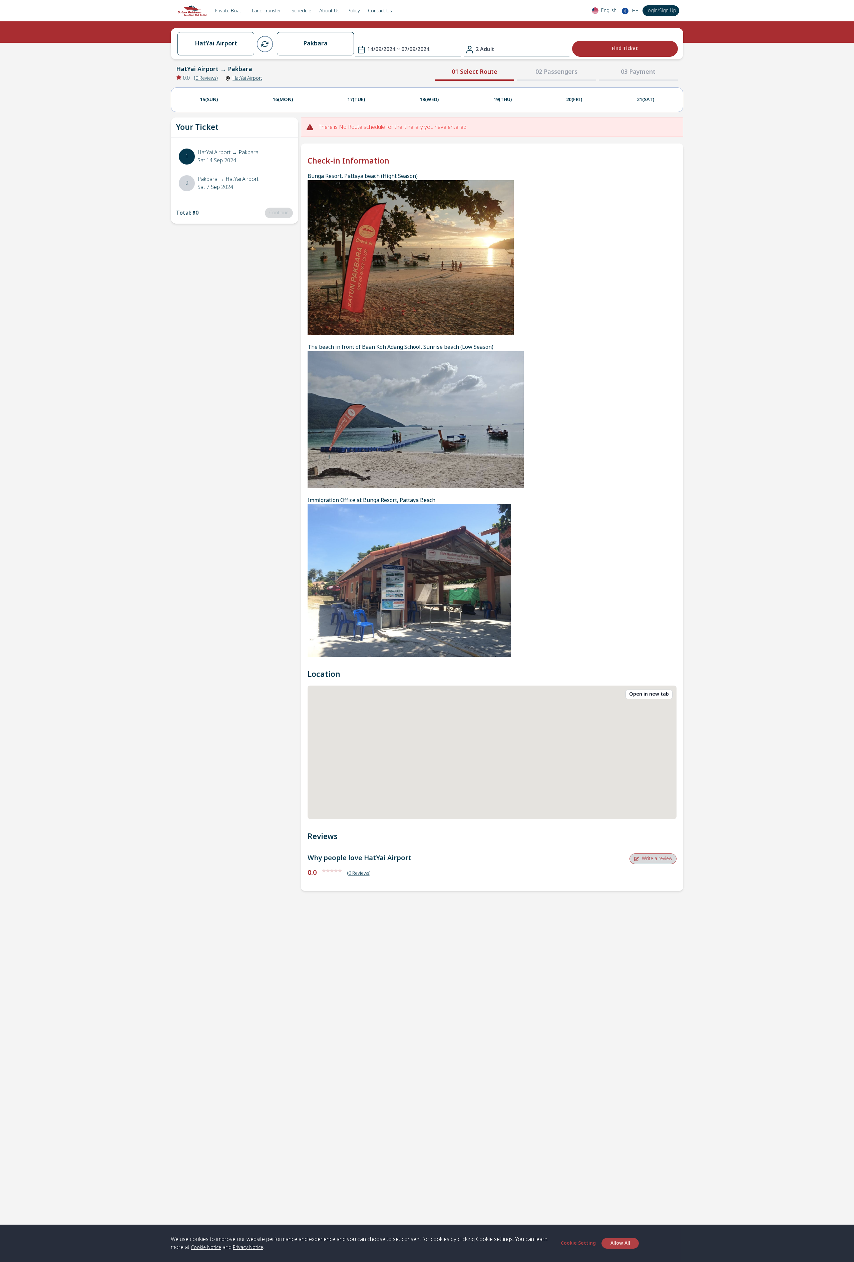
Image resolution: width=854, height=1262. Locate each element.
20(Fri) (574, 99)
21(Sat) (645, 99)
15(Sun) (209, 99)
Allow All (620, 1243)
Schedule (301, 10)
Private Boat (228, 10)
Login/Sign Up (661, 10)
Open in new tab (649, 694)
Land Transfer (266, 10)
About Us (329, 10)
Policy (354, 10)
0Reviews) (206, 78)
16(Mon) (283, 99)
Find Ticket (625, 48)
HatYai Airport (247, 78)
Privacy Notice (248, 1247)
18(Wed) (429, 99)
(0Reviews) (359, 873)
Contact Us (380, 10)
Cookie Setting (578, 1243)
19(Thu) (502, 99)
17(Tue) (356, 99)
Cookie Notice (206, 1247)
